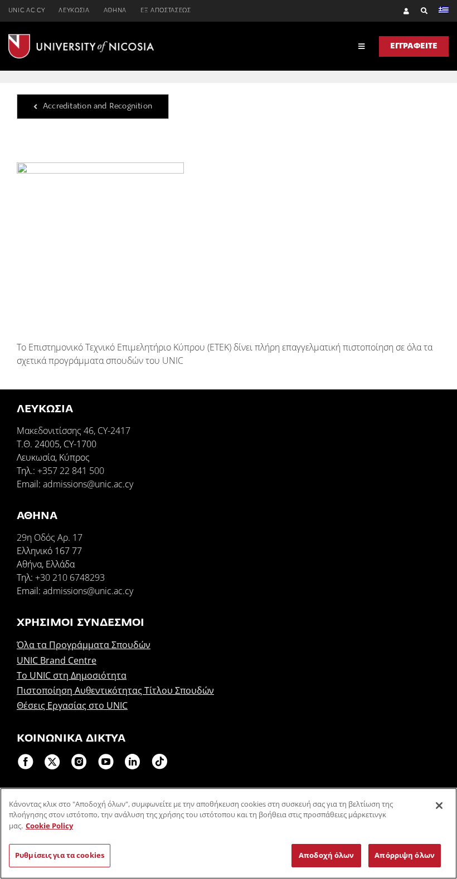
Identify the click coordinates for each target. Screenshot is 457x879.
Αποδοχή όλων (326, 855)
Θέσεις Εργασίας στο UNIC (72, 705)
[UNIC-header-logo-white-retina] (81, 38)
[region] (228, 833)
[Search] (419, 11)
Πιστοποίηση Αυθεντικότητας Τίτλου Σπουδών (115, 690)
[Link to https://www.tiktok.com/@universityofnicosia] (159, 762)
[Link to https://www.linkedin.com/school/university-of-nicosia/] (133, 762)
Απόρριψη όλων (405, 855)
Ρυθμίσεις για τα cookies (59, 855)
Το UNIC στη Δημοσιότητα (72, 675)
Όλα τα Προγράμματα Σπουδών (83, 645)
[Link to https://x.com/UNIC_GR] (52, 762)
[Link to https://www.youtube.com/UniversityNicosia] (106, 762)
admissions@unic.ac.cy (88, 484)
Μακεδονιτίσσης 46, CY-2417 (73, 430)
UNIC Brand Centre (56, 660)
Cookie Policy (49, 826)
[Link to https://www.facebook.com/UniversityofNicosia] (26, 762)
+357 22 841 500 (70, 471)
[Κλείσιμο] (439, 805)
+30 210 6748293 (70, 577)
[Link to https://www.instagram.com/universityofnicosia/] (79, 762)
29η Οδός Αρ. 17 (49, 537)
